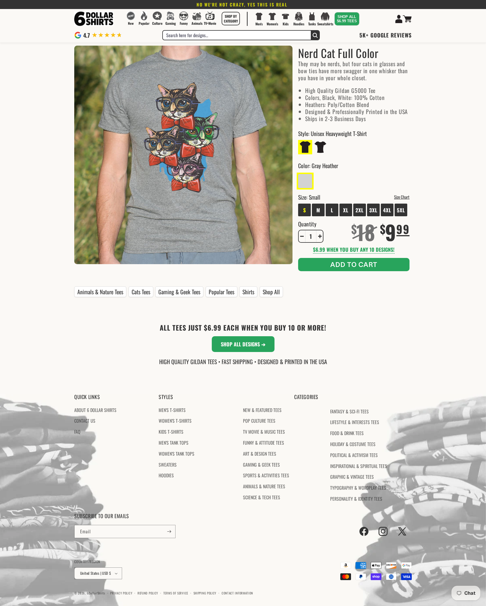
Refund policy (148, 593)
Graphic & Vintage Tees (352, 476)
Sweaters (168, 464)
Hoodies (166, 475)
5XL (401, 210)
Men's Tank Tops (173, 442)
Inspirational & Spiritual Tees (358, 466)
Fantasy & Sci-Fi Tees (349, 411)
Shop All (271, 292)
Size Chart (402, 197)
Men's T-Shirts (172, 410)
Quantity (307, 224)
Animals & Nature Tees (100, 292)
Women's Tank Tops (176, 453)
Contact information (237, 593)
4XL (387, 210)
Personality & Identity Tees (356, 498)
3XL (373, 210)
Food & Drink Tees (347, 433)
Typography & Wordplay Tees (358, 487)
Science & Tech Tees (261, 497)
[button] (230, 18)
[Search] (315, 35)
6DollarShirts (96, 593)
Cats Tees (141, 292)
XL (345, 210)
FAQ (77, 431)
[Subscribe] (169, 531)
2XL (360, 210)
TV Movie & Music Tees (264, 431)
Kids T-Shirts (171, 431)
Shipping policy (205, 593)
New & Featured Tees (262, 410)
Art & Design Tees (259, 453)
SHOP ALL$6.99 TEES (347, 19)
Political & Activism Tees (354, 455)
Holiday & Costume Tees (352, 444)
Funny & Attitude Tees (263, 442)
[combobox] (237, 35)
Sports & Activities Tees (266, 475)
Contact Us (84, 420)
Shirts (248, 292)
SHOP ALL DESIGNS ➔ (243, 344)
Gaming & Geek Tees (179, 292)
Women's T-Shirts (175, 420)
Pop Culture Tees (259, 420)
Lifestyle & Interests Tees (354, 422)
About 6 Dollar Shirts (95, 410)
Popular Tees (221, 292)
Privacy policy (121, 593)
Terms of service (175, 593)
